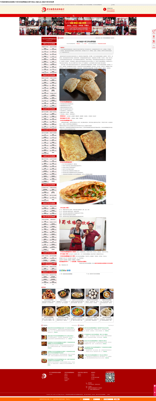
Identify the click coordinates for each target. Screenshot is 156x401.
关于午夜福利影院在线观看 (57, 19)
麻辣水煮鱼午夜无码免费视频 (45, 164)
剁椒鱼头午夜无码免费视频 (53, 146)
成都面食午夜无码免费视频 (45, 83)
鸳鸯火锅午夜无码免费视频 (45, 159)
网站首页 (45, 19)
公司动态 (92, 374)
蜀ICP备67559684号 (87, 394)
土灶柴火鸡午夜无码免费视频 (45, 179)
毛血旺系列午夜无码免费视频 (45, 277)
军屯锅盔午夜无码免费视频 (45, 122)
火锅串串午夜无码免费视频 (45, 172)
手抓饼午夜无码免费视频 (45, 125)
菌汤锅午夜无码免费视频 (53, 167)
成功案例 (97, 19)
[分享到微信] (62, 270)
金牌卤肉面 (53, 90)
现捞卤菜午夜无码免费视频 (53, 206)
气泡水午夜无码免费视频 (45, 261)
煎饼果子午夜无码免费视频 (45, 54)
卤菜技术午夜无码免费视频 (53, 211)
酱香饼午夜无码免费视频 (53, 119)
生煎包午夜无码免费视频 (53, 47)
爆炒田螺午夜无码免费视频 (53, 190)
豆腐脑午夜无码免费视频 (53, 65)
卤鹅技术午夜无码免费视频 (53, 214)
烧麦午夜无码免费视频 (45, 112)
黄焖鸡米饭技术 (53, 219)
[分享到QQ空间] (64, 270)
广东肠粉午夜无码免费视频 (53, 230)
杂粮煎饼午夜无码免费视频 (45, 62)
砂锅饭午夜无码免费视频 (53, 133)
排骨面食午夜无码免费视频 (53, 104)
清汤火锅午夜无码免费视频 (45, 177)
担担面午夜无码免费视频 (53, 83)
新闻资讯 (59, 23)
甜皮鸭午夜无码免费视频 (45, 138)
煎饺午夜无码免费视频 (53, 125)
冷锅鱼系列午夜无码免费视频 (45, 169)
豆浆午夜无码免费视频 (45, 70)
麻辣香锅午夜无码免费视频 (45, 135)
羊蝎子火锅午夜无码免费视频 (53, 179)
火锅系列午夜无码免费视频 (49, 156)
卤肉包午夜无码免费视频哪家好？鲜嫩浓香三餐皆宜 (95, 340)
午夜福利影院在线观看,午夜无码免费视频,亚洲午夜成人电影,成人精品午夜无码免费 (27, 2)
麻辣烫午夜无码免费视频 (53, 169)
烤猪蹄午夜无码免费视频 (45, 140)
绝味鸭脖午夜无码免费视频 (45, 225)
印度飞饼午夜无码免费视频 (53, 237)
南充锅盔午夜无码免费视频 (53, 114)
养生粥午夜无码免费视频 (53, 60)
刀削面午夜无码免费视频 (45, 88)
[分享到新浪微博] (66, 270)
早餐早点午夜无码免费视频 (49, 43)
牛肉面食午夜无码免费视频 (53, 78)
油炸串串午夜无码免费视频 (53, 198)
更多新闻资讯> (74, 325)
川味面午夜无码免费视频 (45, 86)
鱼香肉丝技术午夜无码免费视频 (53, 275)
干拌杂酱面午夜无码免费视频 (53, 93)
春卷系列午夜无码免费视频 (45, 117)
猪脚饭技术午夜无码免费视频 (53, 247)
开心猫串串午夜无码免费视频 (45, 235)
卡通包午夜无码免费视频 (53, 72)
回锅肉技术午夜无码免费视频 (45, 275)
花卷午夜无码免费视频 (53, 67)
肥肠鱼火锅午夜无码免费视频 (45, 182)
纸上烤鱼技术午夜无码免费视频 (45, 188)
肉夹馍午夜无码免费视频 (45, 114)
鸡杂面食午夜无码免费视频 (45, 81)
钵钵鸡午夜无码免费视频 (45, 242)
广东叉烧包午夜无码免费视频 (53, 269)
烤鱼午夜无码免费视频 (95, 17)
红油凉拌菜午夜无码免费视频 (53, 209)
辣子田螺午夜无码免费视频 (53, 140)
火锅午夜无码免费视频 (88, 17)
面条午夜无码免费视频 (65, 17)
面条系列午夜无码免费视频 (49, 75)
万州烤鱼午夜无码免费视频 (53, 188)
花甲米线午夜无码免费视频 (53, 235)
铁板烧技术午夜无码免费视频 (45, 200)
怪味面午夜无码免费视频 (53, 101)
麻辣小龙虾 (53, 192)
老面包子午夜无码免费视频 (53, 70)
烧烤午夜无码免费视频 (80, 17)
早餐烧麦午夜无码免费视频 (45, 47)
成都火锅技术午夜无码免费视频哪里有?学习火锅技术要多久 (61, 335)
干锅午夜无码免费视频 (53, 135)
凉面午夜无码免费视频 (45, 98)
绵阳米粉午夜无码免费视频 (53, 88)
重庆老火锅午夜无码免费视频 (53, 174)
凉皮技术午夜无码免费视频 (45, 250)
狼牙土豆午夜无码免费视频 (45, 222)
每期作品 (79, 375)
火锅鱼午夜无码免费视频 (45, 167)
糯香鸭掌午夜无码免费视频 (45, 151)
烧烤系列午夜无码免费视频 (49, 184)
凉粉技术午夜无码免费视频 (53, 227)
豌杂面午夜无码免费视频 (45, 78)
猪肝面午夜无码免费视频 (45, 104)
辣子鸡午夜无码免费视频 (45, 143)
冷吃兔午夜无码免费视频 (45, 219)
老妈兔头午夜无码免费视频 (45, 237)
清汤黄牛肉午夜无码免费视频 (45, 174)
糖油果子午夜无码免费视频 (53, 122)
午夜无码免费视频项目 (72, 19)
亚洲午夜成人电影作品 (86, 19)
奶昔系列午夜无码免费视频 (53, 261)
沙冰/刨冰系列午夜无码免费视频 (53, 258)
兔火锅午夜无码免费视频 (53, 159)
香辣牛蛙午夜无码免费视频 (53, 151)
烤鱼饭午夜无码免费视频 (45, 153)
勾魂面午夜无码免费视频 (45, 91)
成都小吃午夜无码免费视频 (45, 232)
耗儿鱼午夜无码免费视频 (53, 161)
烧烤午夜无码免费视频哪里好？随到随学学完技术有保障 (96, 327)
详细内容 (55, 332)
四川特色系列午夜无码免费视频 (49, 130)
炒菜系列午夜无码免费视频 (53, 280)
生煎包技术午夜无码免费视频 (53, 225)
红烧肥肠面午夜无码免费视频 (45, 96)
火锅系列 (66, 380)
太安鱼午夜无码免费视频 (53, 148)
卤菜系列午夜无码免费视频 (49, 203)
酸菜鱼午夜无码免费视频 (53, 164)
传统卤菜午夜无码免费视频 (45, 206)
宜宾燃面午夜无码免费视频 (53, 81)
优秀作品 (79, 374)
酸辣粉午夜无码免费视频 (53, 240)
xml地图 (108, 394)
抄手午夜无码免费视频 (53, 52)
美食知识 (82, 325)
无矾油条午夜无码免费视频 (53, 62)
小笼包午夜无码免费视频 (53, 57)
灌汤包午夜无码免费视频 (45, 52)
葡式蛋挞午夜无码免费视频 (53, 267)
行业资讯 (92, 375)
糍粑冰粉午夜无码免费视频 (45, 227)
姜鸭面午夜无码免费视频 (45, 101)
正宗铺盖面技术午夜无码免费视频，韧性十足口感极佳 (96, 334)
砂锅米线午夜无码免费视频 (45, 60)
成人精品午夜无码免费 (70, 23)
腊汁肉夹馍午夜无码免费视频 (53, 245)
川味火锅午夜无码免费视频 (53, 172)
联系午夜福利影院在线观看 (85, 23)
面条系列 (66, 375)
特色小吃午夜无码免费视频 (56, 17)
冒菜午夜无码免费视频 (45, 133)
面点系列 (66, 377)
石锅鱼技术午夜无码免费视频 (45, 247)
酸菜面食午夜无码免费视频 (53, 106)
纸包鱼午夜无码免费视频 (45, 198)
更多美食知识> (111, 325)
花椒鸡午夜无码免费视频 (45, 146)
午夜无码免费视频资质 (48, 23)
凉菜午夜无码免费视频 (45, 214)
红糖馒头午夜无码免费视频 (45, 72)
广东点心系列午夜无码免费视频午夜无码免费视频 (49, 264)
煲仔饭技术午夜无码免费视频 (53, 242)
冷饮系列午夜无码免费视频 (49, 252)
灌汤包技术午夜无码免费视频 (45, 127)
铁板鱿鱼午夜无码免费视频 (45, 195)
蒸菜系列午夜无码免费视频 (45, 280)
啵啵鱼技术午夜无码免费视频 (53, 232)
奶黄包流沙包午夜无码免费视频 (45, 269)
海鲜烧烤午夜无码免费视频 (45, 190)
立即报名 (117, 399)
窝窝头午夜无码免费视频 (45, 67)
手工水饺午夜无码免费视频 (45, 65)
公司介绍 (50, 374)
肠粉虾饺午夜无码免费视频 (45, 267)
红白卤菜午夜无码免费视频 (45, 211)
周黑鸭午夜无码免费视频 (45, 209)
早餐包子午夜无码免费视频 (45, 57)
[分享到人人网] (69, 270)
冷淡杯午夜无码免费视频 (53, 138)
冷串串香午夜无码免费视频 (45, 161)
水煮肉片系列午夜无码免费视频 (53, 277)
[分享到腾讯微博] (67, 270)
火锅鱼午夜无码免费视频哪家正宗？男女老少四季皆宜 (96, 355)
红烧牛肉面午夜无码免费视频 (53, 98)
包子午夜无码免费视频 (72, 17)
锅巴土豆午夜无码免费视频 (45, 230)
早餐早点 (66, 374)
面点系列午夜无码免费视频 (49, 108)
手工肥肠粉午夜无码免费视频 (45, 240)
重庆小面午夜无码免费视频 (104, 17)
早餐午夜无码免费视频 (53, 54)
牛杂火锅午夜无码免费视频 (53, 177)
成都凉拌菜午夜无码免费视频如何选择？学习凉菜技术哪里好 (61, 327)
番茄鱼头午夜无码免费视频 (45, 148)
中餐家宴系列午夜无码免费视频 (49, 272)
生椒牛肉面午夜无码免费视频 (45, 106)
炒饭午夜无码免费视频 (53, 282)
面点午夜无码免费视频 (45, 49)
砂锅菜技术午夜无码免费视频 (53, 222)
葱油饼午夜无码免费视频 (53, 127)
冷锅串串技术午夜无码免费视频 (45, 245)
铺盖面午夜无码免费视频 (45, 93)
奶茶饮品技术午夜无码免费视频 (45, 258)
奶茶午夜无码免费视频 (53, 256)
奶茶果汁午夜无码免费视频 (45, 256)
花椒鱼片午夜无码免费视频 (53, 143)
